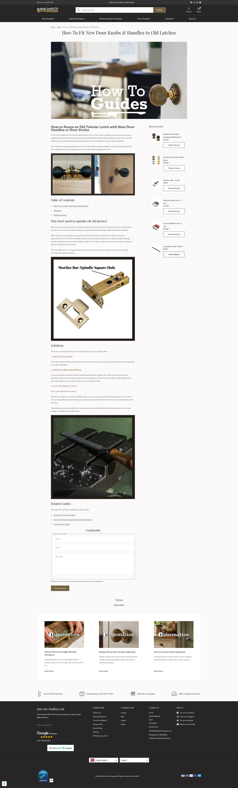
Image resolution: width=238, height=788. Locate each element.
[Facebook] (191, 2)
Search (159, 10)
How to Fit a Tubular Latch (64, 515)
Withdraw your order (100, 736)
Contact (123, 713)
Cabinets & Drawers (76, 18)
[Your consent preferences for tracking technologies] (4, 783)
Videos (123, 724)
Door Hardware (48, 18)
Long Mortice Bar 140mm (173, 246)
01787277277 (49, 2)
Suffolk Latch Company (108, 776)
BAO (137, 776)
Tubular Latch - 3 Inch (171, 180)
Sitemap (96, 732)
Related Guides (60, 215)
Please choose (174, 145)
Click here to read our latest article (121, 2)
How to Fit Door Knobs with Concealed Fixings (73, 519)
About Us (192, 18)
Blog (122, 716)
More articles (119, 605)
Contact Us (97, 713)
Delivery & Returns (99, 716)
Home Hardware (143, 18)
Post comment (60, 588)
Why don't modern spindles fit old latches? (71, 206)
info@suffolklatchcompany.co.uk (160, 731)
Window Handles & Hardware (111, 18)
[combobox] (103, 760)
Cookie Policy (97, 728)
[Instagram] (194, 2)
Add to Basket (174, 254)
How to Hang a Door (62, 524)
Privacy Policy (98, 724)
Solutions (57, 210)
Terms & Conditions (100, 720)
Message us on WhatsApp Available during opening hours (159, 736)
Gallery (123, 720)
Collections (169, 18)
